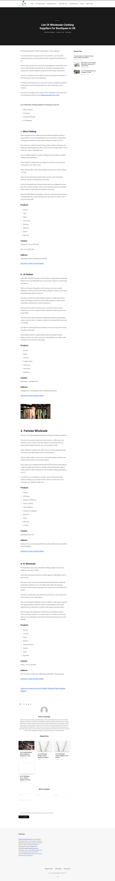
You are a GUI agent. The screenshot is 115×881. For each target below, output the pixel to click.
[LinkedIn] (29, 704)
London (31, 138)
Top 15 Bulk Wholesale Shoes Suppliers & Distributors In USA (26, 754)
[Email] (12, 65)
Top (58, 876)
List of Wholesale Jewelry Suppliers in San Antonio (61, 755)
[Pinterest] (12, 61)
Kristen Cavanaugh (50, 32)
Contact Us (67, 868)
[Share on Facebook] (12, 54)
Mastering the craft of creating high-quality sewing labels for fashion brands (88, 64)
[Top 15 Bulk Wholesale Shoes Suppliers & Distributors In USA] (26, 745)
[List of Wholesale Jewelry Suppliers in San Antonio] (62, 746)
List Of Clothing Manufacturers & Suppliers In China (88, 71)
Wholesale (57, 20)
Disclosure (58, 868)
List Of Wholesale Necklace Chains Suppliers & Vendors (43, 755)
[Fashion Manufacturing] (23, 4)
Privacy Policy (49, 868)
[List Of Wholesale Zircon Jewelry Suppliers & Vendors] (26, 768)
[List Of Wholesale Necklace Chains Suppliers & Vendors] (44, 746)
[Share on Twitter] (12, 58)
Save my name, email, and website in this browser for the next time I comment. (36, 812)
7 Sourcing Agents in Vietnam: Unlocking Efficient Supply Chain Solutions (83, 56)
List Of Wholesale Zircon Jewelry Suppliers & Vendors (25, 778)
